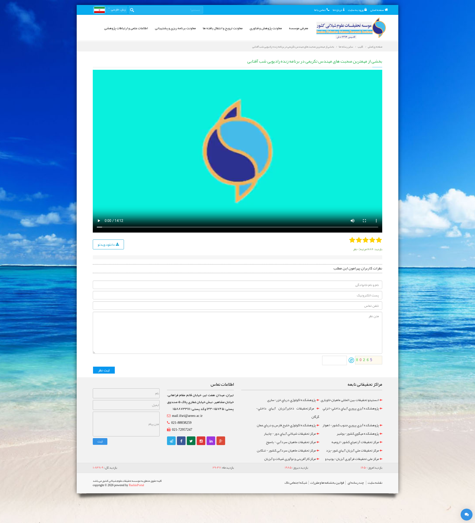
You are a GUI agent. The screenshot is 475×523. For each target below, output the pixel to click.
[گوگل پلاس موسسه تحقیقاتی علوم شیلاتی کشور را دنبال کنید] (220, 441)
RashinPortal (136, 485)
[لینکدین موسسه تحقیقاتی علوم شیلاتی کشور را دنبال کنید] (211, 441)
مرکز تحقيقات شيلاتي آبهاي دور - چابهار (290, 433)
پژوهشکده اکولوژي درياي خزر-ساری (291, 399)
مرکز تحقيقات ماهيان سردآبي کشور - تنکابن (286, 450)
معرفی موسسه (298, 27)
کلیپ (360, 46)
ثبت (100, 441)
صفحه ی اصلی (375, 46)
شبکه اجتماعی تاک (296, 482)
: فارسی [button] (117, 9)
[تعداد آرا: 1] (352, 240)
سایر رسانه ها (346, 46)
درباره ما (337, 10)
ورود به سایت (355, 10)
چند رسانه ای (355, 482)
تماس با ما (320, 10)
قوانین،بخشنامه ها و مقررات (327, 482)
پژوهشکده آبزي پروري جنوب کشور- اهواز (350, 425)
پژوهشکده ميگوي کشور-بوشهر (358, 433)
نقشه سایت (375, 482)
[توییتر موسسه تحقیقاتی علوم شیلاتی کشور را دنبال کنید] (191, 441)
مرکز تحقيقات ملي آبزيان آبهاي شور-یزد (352, 450)
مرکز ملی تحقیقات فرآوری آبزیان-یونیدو (352, 458)
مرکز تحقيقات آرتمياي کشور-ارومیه (355, 441)
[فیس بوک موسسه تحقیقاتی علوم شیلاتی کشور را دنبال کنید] (181, 441)
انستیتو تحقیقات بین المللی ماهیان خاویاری (350, 399)
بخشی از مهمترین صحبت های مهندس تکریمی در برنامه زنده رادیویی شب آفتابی (293, 46)
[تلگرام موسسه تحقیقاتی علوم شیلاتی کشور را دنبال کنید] (171, 441)
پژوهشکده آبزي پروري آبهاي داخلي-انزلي (351, 408)
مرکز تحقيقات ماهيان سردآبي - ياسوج (291, 441)
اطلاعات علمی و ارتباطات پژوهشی (126, 27)
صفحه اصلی (377, 10)
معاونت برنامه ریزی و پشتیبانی (175, 27)
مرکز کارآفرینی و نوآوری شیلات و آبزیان (290, 458)
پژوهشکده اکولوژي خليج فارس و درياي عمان (286, 425)
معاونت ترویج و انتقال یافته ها (223, 27)
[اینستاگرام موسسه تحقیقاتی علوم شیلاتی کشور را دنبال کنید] (201, 441)
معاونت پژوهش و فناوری (266, 27)
